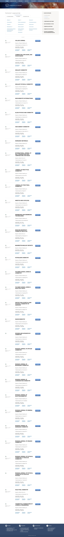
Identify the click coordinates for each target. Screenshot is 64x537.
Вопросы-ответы (50, 529)
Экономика (20, 32)
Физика (8, 19)
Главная (6, 9)
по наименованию (10, 16)
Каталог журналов (16, 9)
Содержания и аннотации (17, 50)
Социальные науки (32, 22)
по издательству (26, 16)
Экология (31, 19)
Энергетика (31, 24)
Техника (8, 24)
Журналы (11, 9)
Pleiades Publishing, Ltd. (23, 43)
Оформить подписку (23, 50)
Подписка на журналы (48, 26)
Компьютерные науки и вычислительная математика (11, 30)
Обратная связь (50, 530)
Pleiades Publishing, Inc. (23, 321)
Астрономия (9, 22)
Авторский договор (10, 530)
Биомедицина (20, 24)
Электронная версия (30, 50)
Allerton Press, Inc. (22, 158)
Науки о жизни (20, 26)
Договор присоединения (24, 531)
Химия (19, 19)
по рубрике (18, 16)
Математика (9, 26)
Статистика (31, 26)
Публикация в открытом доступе (12, 529)
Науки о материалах (21, 22)
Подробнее (38, 40)
